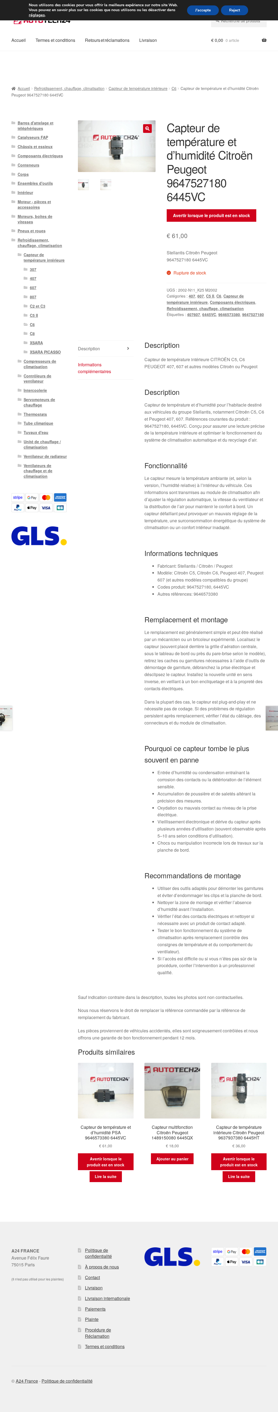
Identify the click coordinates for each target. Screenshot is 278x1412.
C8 (32, 333)
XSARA (36, 342)
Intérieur (25, 192)
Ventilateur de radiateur (45, 456)
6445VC (209, 314)
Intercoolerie (35, 390)
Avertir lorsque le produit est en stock (211, 215)
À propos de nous (102, 1267)
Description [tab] (89, 348)
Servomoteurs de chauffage (39, 402)
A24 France (27, 1381)
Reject (234, 10)
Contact (92, 1277)
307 (33, 269)
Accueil (18, 40)
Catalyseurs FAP (33, 137)
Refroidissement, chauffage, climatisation (69, 88)
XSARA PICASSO (45, 352)
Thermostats (35, 414)
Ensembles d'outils (35, 183)
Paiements (95, 1309)
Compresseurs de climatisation (40, 363)
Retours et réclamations (107, 40)
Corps (23, 174)
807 (33, 296)
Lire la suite (105, 1176)
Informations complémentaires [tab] (94, 368)
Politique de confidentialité (98, 1253)
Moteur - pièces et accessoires (34, 204)
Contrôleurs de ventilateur (37, 378)
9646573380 (229, 314)
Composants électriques (232, 302)
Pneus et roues (32, 230)
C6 (174, 88)
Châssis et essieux (35, 146)
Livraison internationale (107, 1298)
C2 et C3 (37, 306)
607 (200, 296)
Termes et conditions (55, 40)
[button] (147, 128)
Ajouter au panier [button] (172, 1158)
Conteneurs (28, 165)
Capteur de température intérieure (138, 88)
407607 (193, 314)
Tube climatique (38, 423)
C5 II (210, 296)
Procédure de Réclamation (98, 1333)
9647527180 (253, 314)
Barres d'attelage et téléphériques (35, 125)
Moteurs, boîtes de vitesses (35, 219)
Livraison (148, 40)
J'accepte (203, 10)
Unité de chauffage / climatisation (42, 444)
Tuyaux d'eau (36, 432)
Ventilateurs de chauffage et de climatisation (38, 471)
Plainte (92, 1319)
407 (192, 296)
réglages (37, 15)
